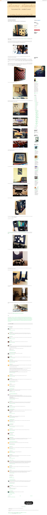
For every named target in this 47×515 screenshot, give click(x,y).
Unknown (10, 374)
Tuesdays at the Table (25, 318)
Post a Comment (10, 494)
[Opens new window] (20, 31)
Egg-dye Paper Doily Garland (37, 111)
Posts (35, 26)
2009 (35, 128)
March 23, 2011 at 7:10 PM (12, 376)
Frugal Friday (17, 320)
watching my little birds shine (36, 124)
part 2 (23, 38)
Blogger (24, 506)
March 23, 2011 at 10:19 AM (12, 372)
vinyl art (22, 166)
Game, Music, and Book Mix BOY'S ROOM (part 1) (37, 117)
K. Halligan (10, 485)
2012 (35, 100)
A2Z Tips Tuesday (29, 318)
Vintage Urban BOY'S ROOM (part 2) (37, 115)
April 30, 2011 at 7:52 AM (11, 483)
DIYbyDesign (10, 437)
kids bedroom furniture (11, 492)
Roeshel (10, 454)
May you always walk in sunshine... (36, 119)
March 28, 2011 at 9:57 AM (12, 444)
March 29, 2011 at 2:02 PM (12, 452)
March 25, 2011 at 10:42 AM (12, 403)
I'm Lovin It (20, 320)
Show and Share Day (11, 320)
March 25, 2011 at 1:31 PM (12, 413)
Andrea (10, 405)
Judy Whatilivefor (11, 419)
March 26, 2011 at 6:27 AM (12, 417)
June (35, 107)
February (36, 125)
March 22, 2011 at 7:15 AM (12, 350)
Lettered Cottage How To (15, 318)
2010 (35, 127)
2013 (35, 99)
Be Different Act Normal (25, 320)
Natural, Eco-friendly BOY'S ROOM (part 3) (37, 113)
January (36, 126)
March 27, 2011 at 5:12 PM (12, 435)
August (36, 105)
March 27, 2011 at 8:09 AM (12, 430)
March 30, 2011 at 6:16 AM (12, 458)
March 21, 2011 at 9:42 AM (12, 334)
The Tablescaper (11, 432)
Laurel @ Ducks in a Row (12, 352)
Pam (9, 415)
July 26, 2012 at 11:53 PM (12, 493)
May (35, 108)
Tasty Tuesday (18, 318)
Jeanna (10, 378)
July (35, 106)
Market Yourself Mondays (10, 318)
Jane (9, 344)
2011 (35, 101)
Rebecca (10, 336)
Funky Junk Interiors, (29, 320)
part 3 (26, 38)
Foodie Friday (15, 320)
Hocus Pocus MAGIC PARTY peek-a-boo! (36, 122)
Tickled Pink (22, 320)
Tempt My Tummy (21, 318)
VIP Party (8, 320)
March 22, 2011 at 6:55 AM (12, 342)
